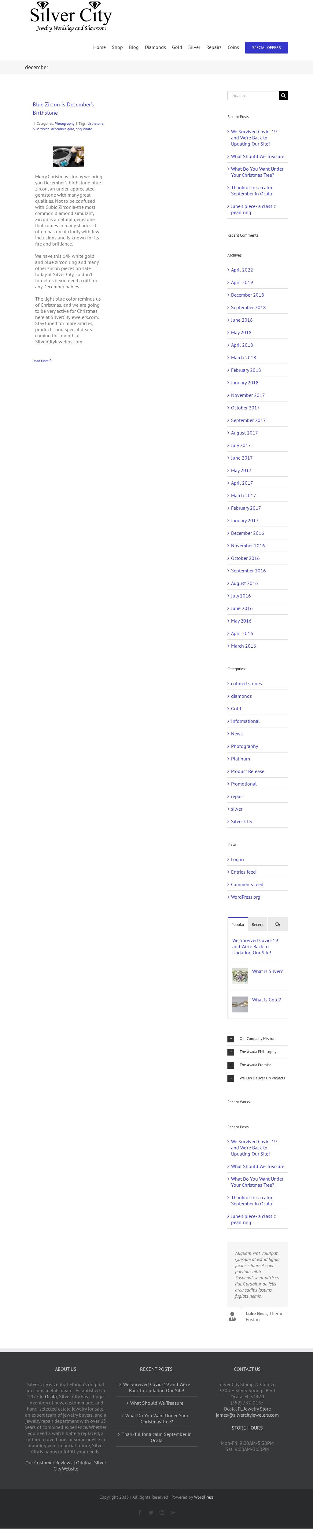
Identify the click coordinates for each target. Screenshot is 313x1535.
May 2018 (241, 332)
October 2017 (245, 408)
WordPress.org (245, 897)
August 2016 (244, 583)
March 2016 (243, 646)
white (87, 129)
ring (78, 129)
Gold (236, 708)
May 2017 (241, 470)
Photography (65, 123)
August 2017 (244, 433)
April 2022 (242, 270)
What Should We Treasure (257, 156)
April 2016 (242, 633)
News (237, 734)
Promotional (244, 784)
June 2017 (242, 458)
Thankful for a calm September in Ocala (251, 190)
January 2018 (245, 382)
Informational (245, 721)
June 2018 (242, 320)
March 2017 (243, 495)
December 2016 (247, 533)
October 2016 (245, 558)
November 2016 (248, 545)
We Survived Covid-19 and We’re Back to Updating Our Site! (254, 137)
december (58, 129)
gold (70, 129)
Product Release (247, 771)
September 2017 (248, 420)
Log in (237, 859)
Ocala (51, 1396)
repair (237, 796)
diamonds (241, 696)
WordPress (204, 1497)
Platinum (240, 759)
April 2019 (242, 282)
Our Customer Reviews (48, 1462)
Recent (257, 924)
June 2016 (242, 608)
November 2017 (248, 395)
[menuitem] (102, 47)
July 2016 (241, 596)
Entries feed (243, 872)
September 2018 (248, 307)
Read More (41, 360)
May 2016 (241, 621)
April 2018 (242, 345)
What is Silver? (267, 971)
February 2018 (246, 370)
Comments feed (247, 884)
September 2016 (248, 571)
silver (236, 809)
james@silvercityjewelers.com (247, 1415)
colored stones (246, 683)
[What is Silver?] (240, 971)
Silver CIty (241, 821)
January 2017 (245, 520)
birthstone (95, 123)
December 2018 (247, 295)
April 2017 (242, 483)
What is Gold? (266, 1000)
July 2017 (241, 445)
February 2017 (246, 508)
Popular (237, 924)
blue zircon (41, 129)
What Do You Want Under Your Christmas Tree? (257, 172)
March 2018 (243, 357)
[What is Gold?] (240, 1000)
